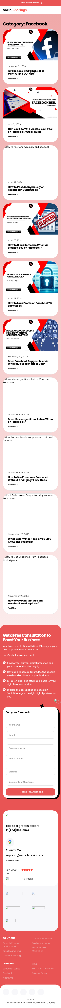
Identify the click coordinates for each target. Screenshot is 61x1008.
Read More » (13, 78)
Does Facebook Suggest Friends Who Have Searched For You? (28, 362)
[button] (55, 10)
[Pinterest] (40, 992)
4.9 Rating (27, 878)
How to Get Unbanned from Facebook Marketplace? (25, 602)
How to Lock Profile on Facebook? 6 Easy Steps (30, 304)
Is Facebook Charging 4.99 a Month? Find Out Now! (26, 72)
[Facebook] (32, 992)
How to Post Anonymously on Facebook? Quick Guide (26, 188)
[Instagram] (23, 992)
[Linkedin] (6, 992)
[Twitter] (14, 992)
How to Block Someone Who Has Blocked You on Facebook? (28, 246)
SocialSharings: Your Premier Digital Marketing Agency (30, 1002)
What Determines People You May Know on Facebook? (29, 540)
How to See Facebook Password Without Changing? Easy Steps (28, 478)
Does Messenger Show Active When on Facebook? (30, 420)
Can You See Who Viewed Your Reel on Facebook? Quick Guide (30, 130)
